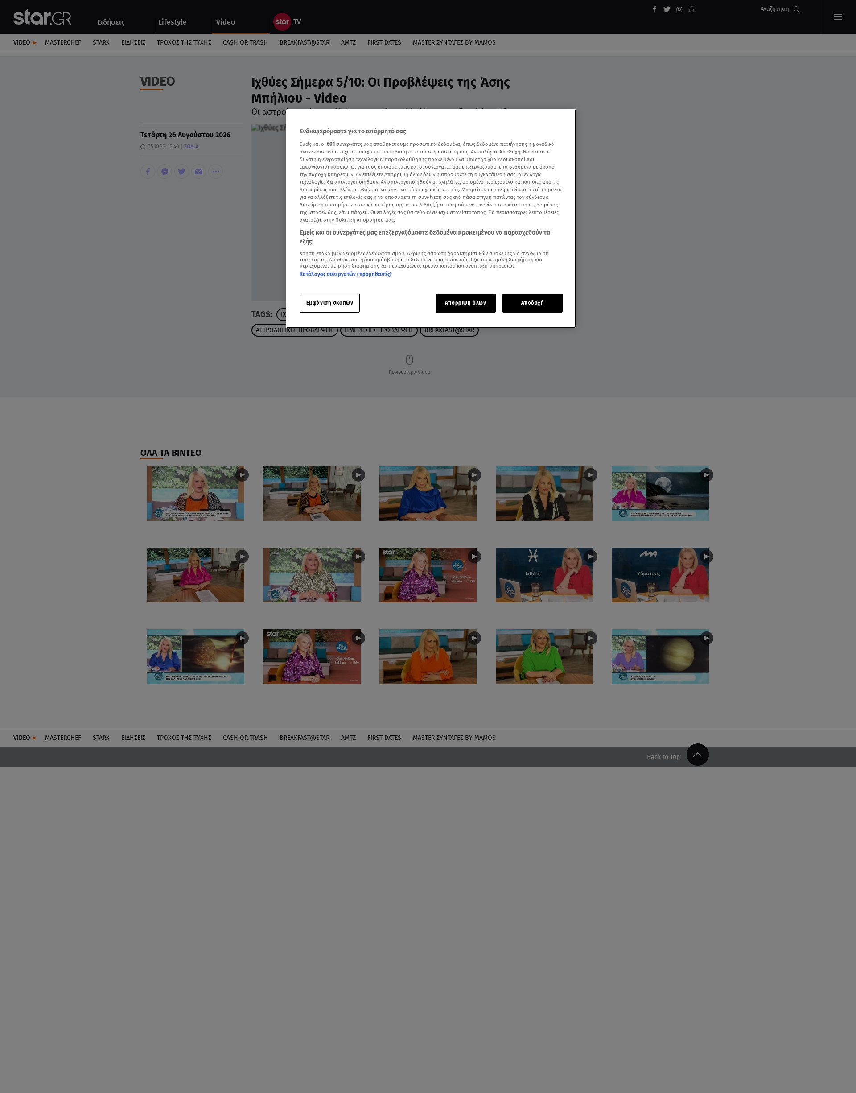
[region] (431, 218)
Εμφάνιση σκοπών (330, 303)
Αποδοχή (532, 303)
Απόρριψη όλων (465, 303)
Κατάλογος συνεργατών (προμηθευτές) (345, 275)
